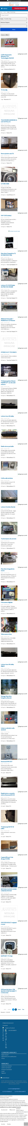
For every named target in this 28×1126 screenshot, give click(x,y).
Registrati (11, 5)
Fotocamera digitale (7, 602)
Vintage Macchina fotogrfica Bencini (6, 697)
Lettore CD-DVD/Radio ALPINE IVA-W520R (8, 286)
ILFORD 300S (5, 184)
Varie (5, 12)
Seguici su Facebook (10, 1028)
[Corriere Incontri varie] (14, 231)
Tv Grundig (4, 90)
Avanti (19, 1009)
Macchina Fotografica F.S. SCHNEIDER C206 (8, 254)
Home (1, 12)
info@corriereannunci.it (8, 1023)
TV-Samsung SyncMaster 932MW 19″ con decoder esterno (8, 382)
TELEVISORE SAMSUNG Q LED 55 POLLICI (9, 121)
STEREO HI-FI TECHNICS (8, 352)
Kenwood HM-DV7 (6, 761)
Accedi (17, 5)
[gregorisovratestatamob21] (14, 0)
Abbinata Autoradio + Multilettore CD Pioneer (8, 319)
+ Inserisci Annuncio (19, 8)
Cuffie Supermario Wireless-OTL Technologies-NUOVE (7, 56)
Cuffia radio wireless (7, 478)
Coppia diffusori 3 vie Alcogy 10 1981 (7, 858)
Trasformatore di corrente (8, 539)
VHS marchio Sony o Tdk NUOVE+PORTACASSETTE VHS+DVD (9, 991)
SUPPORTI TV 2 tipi (6, 956)
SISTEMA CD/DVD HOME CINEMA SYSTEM (9, 890)
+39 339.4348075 (12, 1030)
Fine (23, 1009)
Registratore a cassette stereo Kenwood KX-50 (8, 794)
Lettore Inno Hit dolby (7, 416)
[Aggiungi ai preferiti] (22, 54)
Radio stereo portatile (7, 446)
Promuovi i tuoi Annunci (6, 1069)
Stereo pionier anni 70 (7, 153)
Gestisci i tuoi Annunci (6, 1067)
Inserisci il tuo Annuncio (6, 1066)
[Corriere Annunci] (14, 3)
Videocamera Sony (6, 634)
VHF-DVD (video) (6, 215)
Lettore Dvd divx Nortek (8, 507)
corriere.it (14, 1088)
